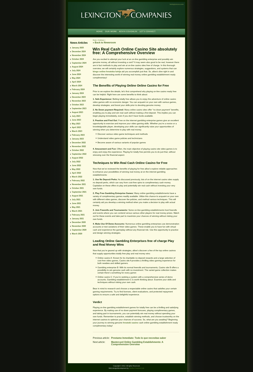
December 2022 (79, 142)
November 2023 (79, 101)
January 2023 (78, 139)
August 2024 (77, 67)
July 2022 (76, 162)
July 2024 (76, 70)
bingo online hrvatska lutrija (107, 71)
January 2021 (78, 218)
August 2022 (77, 158)
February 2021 (78, 215)
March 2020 (77, 234)
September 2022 (79, 154)
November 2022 (79, 146)
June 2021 (76, 203)
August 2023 (77, 112)
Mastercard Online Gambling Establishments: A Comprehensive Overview (137, 343)
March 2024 (77, 86)
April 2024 (76, 82)
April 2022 (76, 173)
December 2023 (79, 97)
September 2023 (79, 108)
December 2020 (79, 222)
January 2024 (78, 93)
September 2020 (79, 230)
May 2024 (76, 78)
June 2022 (76, 165)
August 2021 (77, 196)
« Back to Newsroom (104, 42)
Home (95, 40)
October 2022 (78, 150)
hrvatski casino (130, 322)
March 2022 (77, 177)
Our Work (111, 31)
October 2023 (78, 105)
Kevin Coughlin (128, 31)
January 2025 (78, 48)
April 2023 (76, 127)
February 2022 (78, 180)
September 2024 (79, 63)
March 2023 (77, 131)
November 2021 (79, 184)
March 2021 (77, 211)
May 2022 (76, 169)
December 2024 (79, 51)
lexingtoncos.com (177, 4)
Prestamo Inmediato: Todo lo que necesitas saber (138, 338)
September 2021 (79, 192)
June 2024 (76, 74)
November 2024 (79, 55)
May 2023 (76, 124)
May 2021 (76, 207)
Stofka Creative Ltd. (136, 368)
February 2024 (78, 89)
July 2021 (76, 199)
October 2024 (78, 59)
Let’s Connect (148, 31)
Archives (101, 40)
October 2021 (78, 188)
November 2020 (79, 226)
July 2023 (76, 116)
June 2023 (76, 120)
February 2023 (78, 135)
